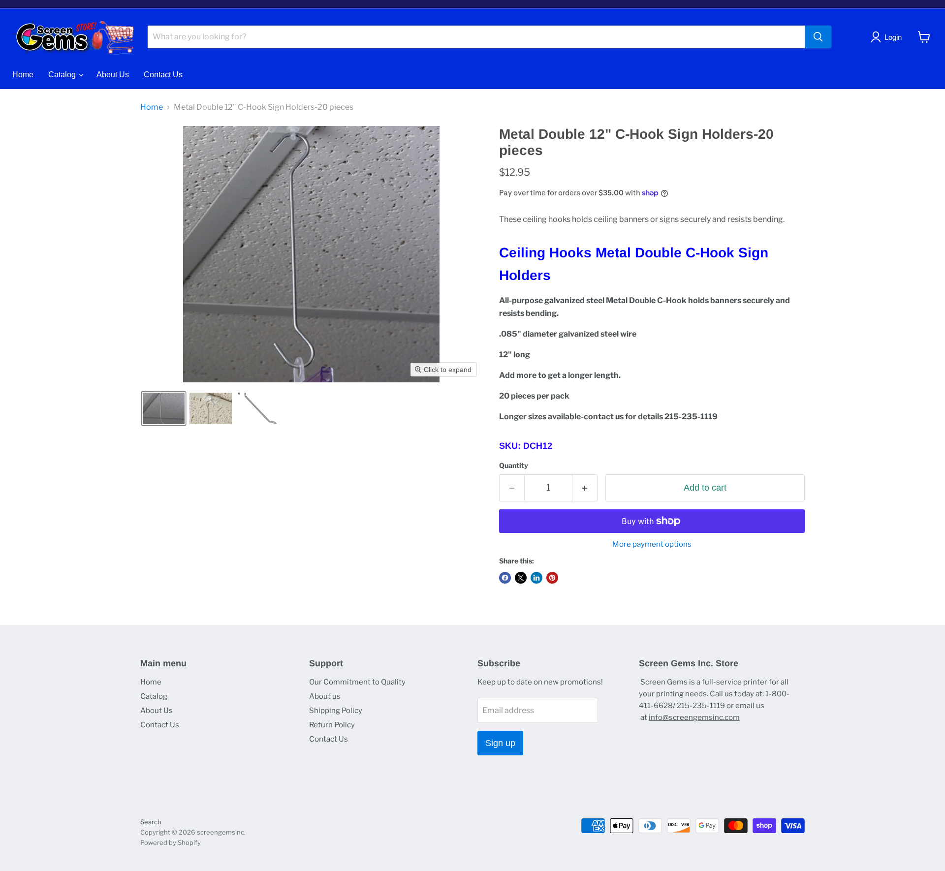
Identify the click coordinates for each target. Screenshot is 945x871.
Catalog (63, 74)
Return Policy (332, 724)
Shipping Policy (335, 710)
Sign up (500, 743)
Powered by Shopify (170, 842)
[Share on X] (521, 578)
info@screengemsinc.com (694, 717)
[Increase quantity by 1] (585, 487)
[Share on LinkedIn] (536, 578)
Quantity (513, 465)
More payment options (652, 544)
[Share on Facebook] (505, 578)
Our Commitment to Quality (357, 682)
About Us (112, 74)
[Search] (818, 37)
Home (22, 74)
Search (150, 822)
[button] (164, 408)
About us (325, 696)
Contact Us (163, 74)
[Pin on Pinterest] (552, 578)
